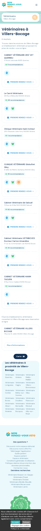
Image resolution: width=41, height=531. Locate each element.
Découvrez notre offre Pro (20, 449)
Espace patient (20, 456)
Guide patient (20, 453)
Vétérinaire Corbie (9, 391)
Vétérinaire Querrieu (9, 376)
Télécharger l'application (20, 451)
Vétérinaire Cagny (20, 383)
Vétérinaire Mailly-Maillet (30, 377)
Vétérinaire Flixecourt (30, 399)
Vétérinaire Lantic (20, 487)
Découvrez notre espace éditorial (20, 446)
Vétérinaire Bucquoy (20, 410)
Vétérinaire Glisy (30, 391)
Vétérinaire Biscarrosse (20, 484)
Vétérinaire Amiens (20, 376)
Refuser (26, 522)
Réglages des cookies (21, 526)
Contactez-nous (21, 468)
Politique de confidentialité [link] (20, 529)
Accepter (15, 522)
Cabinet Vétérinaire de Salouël (18, 202)
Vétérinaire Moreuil (30, 404)
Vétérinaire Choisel (20, 479)
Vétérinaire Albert (9, 404)
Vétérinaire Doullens (20, 399)
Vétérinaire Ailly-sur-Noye (30, 411)
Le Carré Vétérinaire (13, 93)
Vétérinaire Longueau (9, 383)
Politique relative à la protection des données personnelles (20, 464)
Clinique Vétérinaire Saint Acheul (19, 129)
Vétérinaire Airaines (9, 410)
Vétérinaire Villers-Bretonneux (30, 385)
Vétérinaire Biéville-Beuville (20, 482)
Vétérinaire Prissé (20, 477)
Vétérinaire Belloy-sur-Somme (20, 392)
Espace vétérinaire (20, 458)
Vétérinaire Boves (9, 399)
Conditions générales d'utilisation (20, 461)
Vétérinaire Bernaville (20, 404)
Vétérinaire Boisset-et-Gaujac (20, 475)
